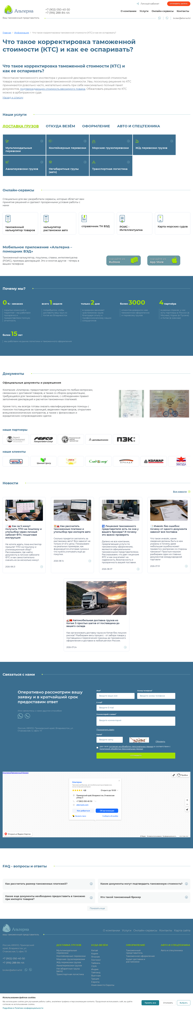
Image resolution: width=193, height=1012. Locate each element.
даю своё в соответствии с (135, 747)
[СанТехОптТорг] (16, 461)
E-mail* (99, 702)
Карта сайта (182, 930)
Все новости (180, 491)
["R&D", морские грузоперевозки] (16, 439)
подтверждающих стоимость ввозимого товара (52, 88)
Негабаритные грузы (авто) (68, 970)
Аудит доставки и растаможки (135, 960)
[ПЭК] (126, 439)
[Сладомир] (98, 461)
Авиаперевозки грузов (69, 965)
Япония (95, 957)
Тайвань (95, 963)
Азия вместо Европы (102, 985)
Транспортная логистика (70, 974)
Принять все (150, 1003)
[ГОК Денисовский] (153, 461)
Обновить (160, 741)
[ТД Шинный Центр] (43, 461)
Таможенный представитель (134, 951)
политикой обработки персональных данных (121, 749)
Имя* (98, 691)
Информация (21, 32)
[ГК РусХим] (71, 461)
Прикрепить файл (105, 730)
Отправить (136, 756)
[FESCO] (43, 439)
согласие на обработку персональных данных (131, 746)
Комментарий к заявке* (106, 714)
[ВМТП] (71, 439)
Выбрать (184, 1003)
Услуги (144, 11)
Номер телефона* (144, 691)
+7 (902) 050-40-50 (57, 9)
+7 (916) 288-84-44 (57, 12)
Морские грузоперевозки (70, 959)
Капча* (99, 734)
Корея (94, 953)
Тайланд (95, 972)
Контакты (183, 11)
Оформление (96, 126)
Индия (94, 969)
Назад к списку (13, 97)
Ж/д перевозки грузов (68, 962)
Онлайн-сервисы (163, 11)
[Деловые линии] (98, 439)
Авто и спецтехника (172, 950)
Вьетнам (96, 975)
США (94, 966)
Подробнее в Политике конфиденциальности (23, 1008)
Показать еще (97, 908)
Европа (95, 982)
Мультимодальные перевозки (66, 951)
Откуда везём (60, 126)
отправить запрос (179, 4)
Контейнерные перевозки (71, 956)
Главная (7, 32)
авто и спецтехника (138, 126)
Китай (94, 950)
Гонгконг (96, 960)
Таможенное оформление (140, 956)
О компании (128, 11)
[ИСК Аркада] (126, 461)
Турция (95, 979)
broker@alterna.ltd (181, 18)
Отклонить (168, 1003)
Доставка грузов (21, 126)
